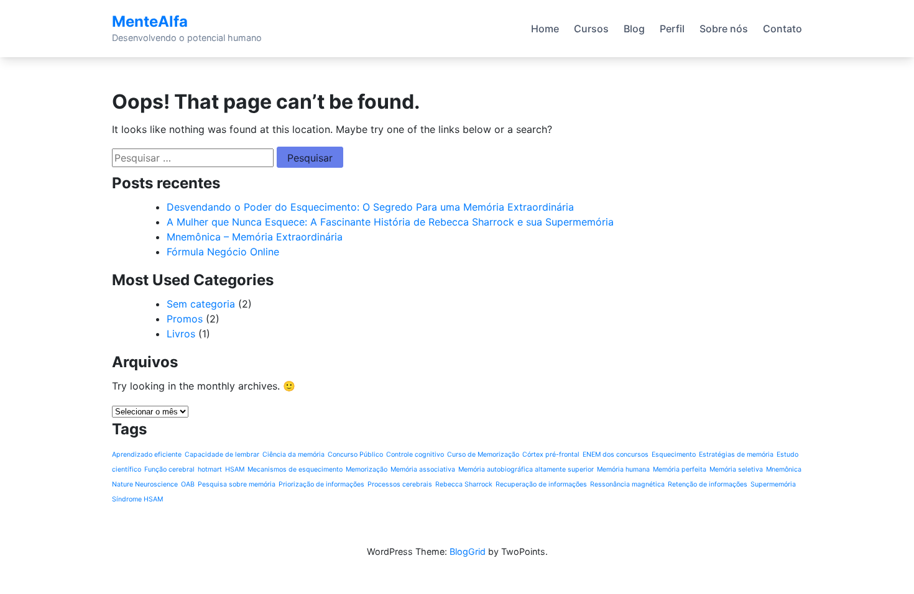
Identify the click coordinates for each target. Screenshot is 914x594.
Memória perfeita (679, 469)
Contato (782, 28)
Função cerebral (169, 469)
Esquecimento (674, 454)
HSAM (234, 469)
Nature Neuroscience (145, 484)
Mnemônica (783, 469)
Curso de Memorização (483, 454)
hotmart (210, 469)
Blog (634, 28)
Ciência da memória (293, 454)
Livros (181, 333)
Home (545, 28)
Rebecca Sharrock (463, 484)
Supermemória (773, 484)
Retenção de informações (707, 484)
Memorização (366, 469)
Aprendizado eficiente (147, 454)
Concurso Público (355, 454)
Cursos (591, 28)
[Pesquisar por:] (193, 157)
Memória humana (623, 469)
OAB (188, 484)
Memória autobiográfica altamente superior (526, 469)
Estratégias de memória (736, 454)
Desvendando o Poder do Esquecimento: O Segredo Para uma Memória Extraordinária (370, 207)
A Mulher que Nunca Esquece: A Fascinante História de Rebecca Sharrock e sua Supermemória (390, 222)
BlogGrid (468, 551)
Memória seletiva (736, 469)
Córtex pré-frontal (550, 454)
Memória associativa (422, 469)
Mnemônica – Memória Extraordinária (255, 237)
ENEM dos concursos (616, 454)
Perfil (672, 28)
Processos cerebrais (399, 484)
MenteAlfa (150, 21)
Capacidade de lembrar (222, 454)
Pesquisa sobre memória (236, 484)
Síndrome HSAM (137, 499)
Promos (185, 319)
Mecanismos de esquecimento (295, 469)
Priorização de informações (321, 484)
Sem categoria (201, 304)
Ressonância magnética (627, 484)
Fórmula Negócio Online (223, 251)
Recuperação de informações (541, 484)
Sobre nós (723, 28)
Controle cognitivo (415, 454)
